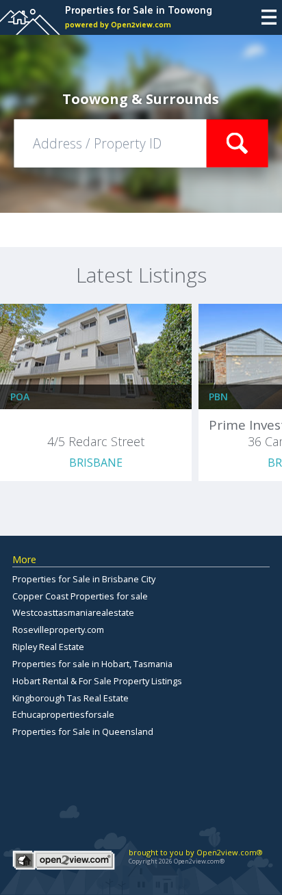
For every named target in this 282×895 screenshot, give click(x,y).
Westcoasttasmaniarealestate (73, 612)
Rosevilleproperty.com (58, 629)
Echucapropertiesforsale (63, 714)
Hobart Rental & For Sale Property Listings (97, 681)
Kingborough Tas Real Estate (70, 698)
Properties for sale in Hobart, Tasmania (92, 664)
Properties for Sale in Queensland (82, 731)
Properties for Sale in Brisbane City (83, 579)
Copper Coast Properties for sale (80, 596)
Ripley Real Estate (48, 646)
